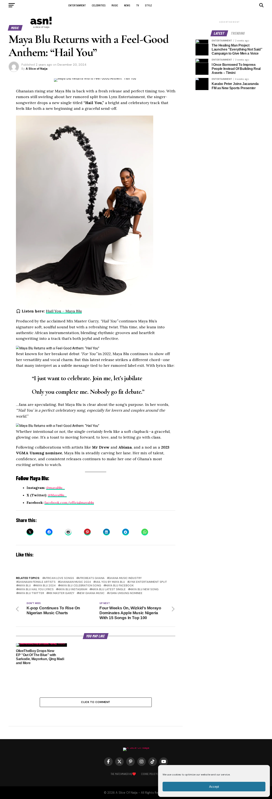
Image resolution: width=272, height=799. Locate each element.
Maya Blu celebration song (80, 585)
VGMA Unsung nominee (125, 593)
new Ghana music (91, 593)
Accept (214, 786)
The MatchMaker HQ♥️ (123, 774)
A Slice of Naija (36, 69)
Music (115, 5)
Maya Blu (24, 585)
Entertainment (77, 5)
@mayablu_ (55, 488)
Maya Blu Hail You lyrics (36, 589)
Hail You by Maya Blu (110, 582)
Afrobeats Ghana (91, 578)
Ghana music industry (125, 578)
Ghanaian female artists (36, 582)
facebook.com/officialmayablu (69, 502)
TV (137, 5)
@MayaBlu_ (57, 495)
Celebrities (99, 5)
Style (148, 5)
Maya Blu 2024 (45, 585)
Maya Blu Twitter (31, 593)
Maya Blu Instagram (72, 589)
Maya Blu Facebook (119, 585)
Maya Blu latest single (108, 589)
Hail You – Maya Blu (64, 311)
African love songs (59, 578)
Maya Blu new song (144, 589)
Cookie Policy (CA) (151, 774)
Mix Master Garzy (61, 593)
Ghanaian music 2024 (75, 582)
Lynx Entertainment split (148, 582)
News (127, 5)
